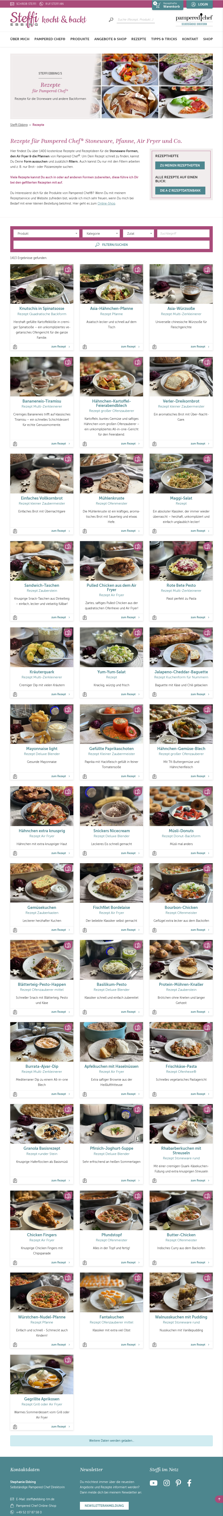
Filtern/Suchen (115, 245)
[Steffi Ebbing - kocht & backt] (48, 19)
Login (203, 4)
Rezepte (138, 39)
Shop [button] (208, 39)
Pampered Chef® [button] (49, 39)
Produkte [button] (79, 39)
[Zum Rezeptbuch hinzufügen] (68, 269)
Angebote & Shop (110, 39)
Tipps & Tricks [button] (164, 39)
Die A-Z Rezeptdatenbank (180, 190)
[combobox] (46, 233)
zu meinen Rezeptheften (180, 165)
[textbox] (46, 234)
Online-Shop (106, 203)
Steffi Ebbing (19, 125)
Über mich (19, 39)
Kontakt (190, 39)
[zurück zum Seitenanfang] (219, 1499)
